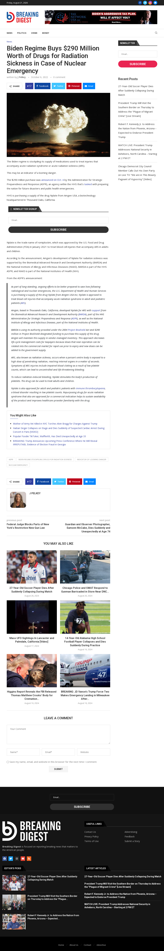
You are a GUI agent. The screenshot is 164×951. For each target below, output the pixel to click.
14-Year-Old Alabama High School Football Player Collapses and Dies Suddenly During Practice (85, 642)
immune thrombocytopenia (90, 388)
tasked (88, 184)
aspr (11, 459)
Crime (34, 33)
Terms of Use (91, 841)
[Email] (155, 3)
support (96, 310)
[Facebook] (140, 3)
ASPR (74, 318)
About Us (74, 944)
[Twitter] (145, 3)
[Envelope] (23, 858)
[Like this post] (30, 86)
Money (45, 33)
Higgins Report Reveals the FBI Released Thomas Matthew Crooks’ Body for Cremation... (31, 695)
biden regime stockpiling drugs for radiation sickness (45, 459)
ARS (23, 302)
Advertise (101, 944)
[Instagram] (150, 3)
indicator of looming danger (91, 459)
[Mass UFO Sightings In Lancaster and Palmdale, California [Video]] (32, 617)
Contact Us (90, 832)
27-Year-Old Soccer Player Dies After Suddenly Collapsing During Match (136, 90)
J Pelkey (22, 77)
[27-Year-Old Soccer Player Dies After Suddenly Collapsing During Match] (32, 567)
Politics (21, 33)
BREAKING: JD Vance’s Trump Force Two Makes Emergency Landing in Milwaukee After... (85, 695)
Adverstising (131, 832)
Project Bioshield (76, 329)
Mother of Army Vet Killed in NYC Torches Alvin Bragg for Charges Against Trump (55, 423)
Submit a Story (132, 841)
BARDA (82, 314)
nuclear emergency (18, 465)
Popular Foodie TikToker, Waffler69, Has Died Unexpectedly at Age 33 (49, 436)
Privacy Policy (91, 836)
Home (61, 944)
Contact (87, 944)
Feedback (130, 836)
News (9, 33)
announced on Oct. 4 (52, 179)
